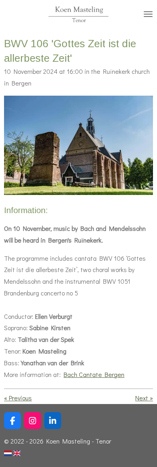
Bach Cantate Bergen (94, 374)
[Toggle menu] (148, 14)
